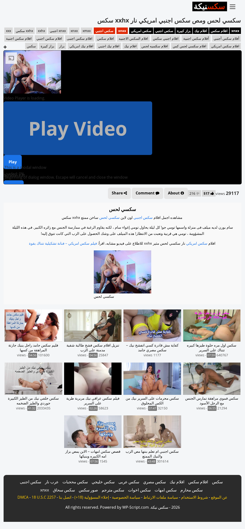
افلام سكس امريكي (225, 46)
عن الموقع (219, 497)
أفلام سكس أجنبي (226, 38)
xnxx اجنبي (58, 30)
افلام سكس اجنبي (49, 38)
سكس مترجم (113, 490)
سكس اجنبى (30, 482)
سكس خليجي (103, 482)
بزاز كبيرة (184, 30)
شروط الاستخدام (194, 497)
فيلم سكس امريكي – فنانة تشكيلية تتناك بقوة (63, 243)
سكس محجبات (75, 482)
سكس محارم (191, 490)
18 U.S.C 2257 (44, 497)
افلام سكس (219, 30)
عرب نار (52, 482)
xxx (8, 30)
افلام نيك (201, 30)
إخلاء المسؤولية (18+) (91, 497)
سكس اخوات (139, 490)
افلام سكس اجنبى (79, 38)
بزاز (62, 46)
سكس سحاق (64, 490)
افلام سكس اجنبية (19, 38)
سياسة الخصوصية (126, 497)
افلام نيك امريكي (81, 46)
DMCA (22, 497)
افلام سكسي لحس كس (189, 46)
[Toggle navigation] (234, 5)
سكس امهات (166, 490)
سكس (31, 46)
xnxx (235, 30)
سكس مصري (154, 482)
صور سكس (88, 490)
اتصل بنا (65, 497)
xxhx (41, 30)
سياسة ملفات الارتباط (160, 497)
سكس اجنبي (164, 30)
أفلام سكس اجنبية (196, 38)
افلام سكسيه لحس (154, 46)
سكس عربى (128, 482)
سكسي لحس (109, 217)
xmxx (87, 30)
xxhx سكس (24, 30)
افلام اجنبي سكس (165, 38)
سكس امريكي (141, 30)
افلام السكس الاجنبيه (133, 38)
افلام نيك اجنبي (108, 46)
